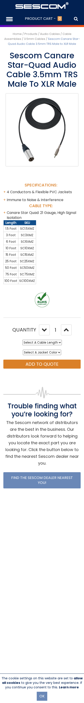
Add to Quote (42, 364)
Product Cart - (43, 18)
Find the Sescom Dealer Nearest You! (42, 480)
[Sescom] (42, 5)
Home (17, 34)
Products (30, 34)
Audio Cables (50, 34)
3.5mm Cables (34, 39)
